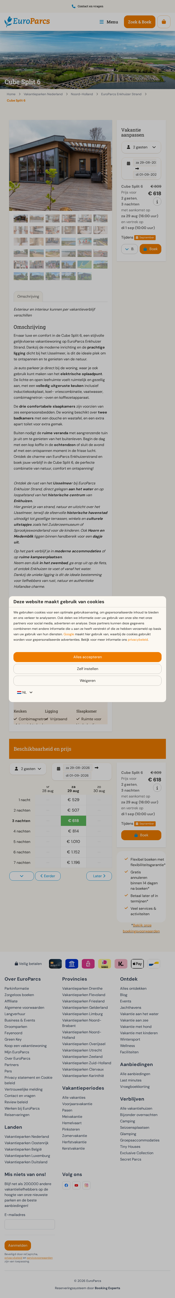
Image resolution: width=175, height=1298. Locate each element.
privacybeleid (138, 640)
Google (69, 634)
